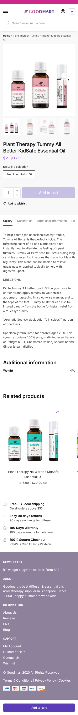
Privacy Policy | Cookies (53, 680)
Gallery (7, 220)
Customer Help (14, 652)
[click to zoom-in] (39, 80)
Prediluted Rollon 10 (19, 174)
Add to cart (48, 192)
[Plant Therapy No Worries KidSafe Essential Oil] (33, 436)
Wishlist (9, 663)
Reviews (9, 618)
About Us (10, 613)
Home (6, 35)
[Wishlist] (57, 412)
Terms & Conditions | (18, 680)
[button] (68, 80)
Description (24, 220)
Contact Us (11, 658)
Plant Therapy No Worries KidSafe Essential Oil (33, 474)
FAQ (6, 624)
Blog (6, 630)
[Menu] (9, 11)
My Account (12, 646)
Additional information (52, 220)
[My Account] (63, 11)
